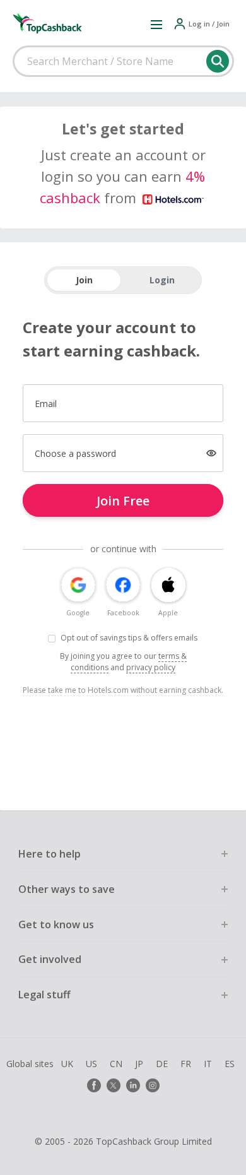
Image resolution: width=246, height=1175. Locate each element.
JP (139, 1064)
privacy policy (150, 667)
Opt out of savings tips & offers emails (129, 637)
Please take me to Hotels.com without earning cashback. (123, 690)
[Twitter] (113, 1085)
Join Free (123, 500)
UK (67, 1064)
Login (162, 280)
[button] (156, 24)
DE (162, 1064)
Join (84, 280)
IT (208, 1064)
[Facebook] (94, 1085)
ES (230, 1064)
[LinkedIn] (133, 1085)
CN (116, 1064)
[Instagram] (153, 1085)
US (91, 1064)
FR (185, 1064)
